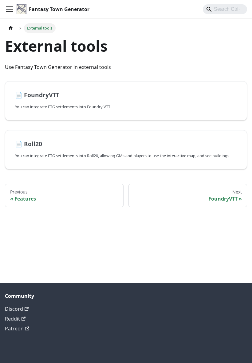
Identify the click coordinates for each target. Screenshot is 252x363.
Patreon (14, 328)
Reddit (12, 318)
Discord (14, 308)
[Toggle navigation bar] (9, 9)
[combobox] (225, 9)
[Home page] (11, 28)
